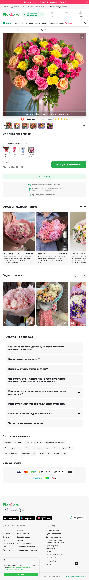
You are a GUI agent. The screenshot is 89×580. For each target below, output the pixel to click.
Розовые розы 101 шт (13, 442)
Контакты (6, 550)
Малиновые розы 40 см (63, 448)
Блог (23, 7)
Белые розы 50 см (34, 442)
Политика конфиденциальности (76, 576)
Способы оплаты (23, 537)
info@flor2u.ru (79, 518)
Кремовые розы (28, 453)
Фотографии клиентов (26, 547)
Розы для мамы (60, 453)
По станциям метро (54, 555)
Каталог (20, 530)
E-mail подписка (52, 551)
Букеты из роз (44, 176)
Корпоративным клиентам (27, 550)
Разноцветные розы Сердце (37, 448)
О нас (30, 7)
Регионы (49, 564)
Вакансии (7, 540)
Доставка (15, 7)
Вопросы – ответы (24, 543)
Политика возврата (53, 530)
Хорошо (21, 574)
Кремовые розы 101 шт (55, 442)
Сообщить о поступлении (69, 164)
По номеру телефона (54, 558)
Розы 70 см (44, 453)
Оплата (6, 7)
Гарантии (6, 534)
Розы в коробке (11, 453)
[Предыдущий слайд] (4, 125)
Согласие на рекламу (54, 537)
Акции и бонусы (23, 534)
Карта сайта (51, 561)
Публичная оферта (53, 534)
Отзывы (41, 7)
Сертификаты (8, 543)
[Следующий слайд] (84, 125)
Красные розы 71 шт (13, 448)
